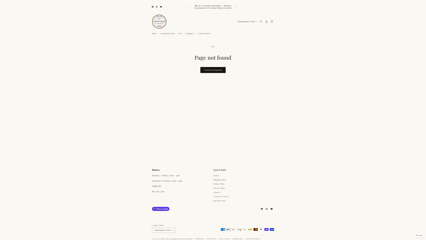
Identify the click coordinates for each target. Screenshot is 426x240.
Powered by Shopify (186, 239)
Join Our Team (219, 200)
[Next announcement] (236, 6)
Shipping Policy (219, 180)
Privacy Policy (219, 188)
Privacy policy (212, 239)
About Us (217, 192)
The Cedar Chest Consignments (168, 239)
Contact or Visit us (221, 196)
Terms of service (224, 239)
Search (216, 175)
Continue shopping (213, 70)
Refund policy (200, 239)
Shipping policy (238, 239)
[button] (190, 33)
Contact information (253, 239)
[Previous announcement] (189, 6)
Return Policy (219, 184)
